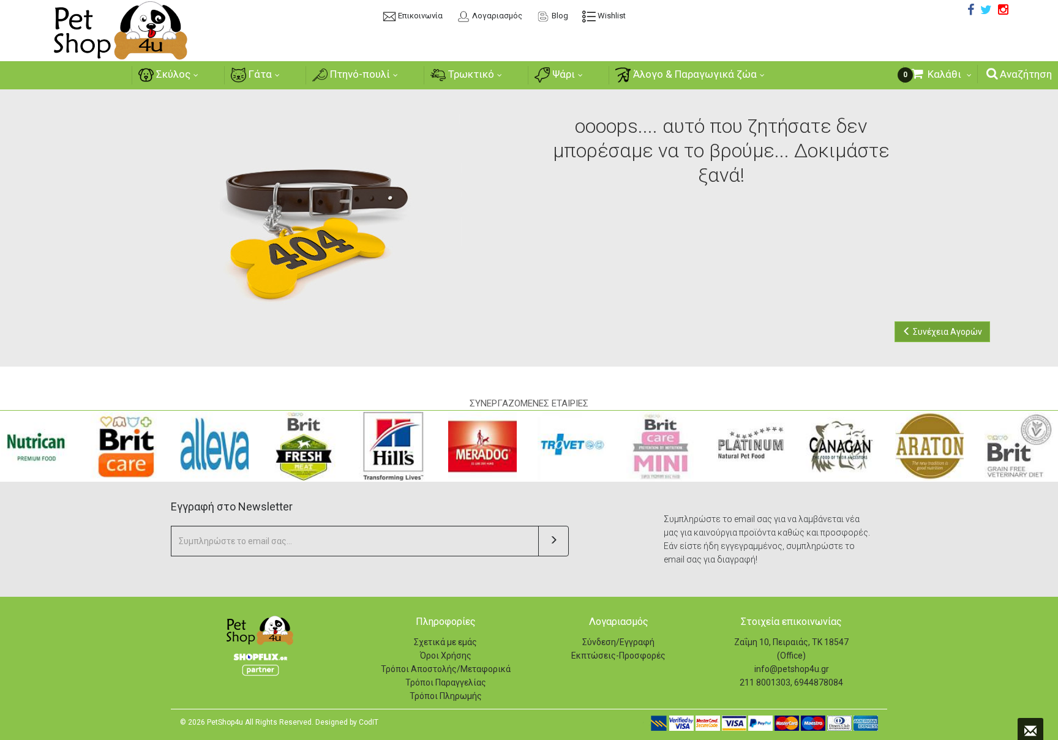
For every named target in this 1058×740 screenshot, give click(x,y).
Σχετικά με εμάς (445, 642)
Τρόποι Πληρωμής (446, 696)
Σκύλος (172, 74)
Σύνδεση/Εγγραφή (618, 642)
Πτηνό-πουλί (359, 74)
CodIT (368, 722)
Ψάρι (562, 74)
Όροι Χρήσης (445, 655)
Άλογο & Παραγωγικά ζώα (694, 74)
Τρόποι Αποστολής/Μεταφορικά (446, 669)
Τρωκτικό (470, 74)
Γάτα (259, 74)
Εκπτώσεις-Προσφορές (618, 655)
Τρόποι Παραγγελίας (445, 682)
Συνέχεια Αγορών (946, 332)
